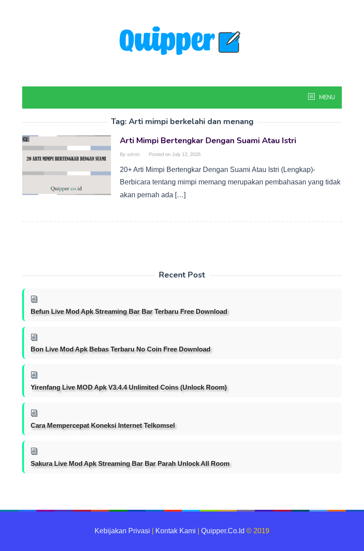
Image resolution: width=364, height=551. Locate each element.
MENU (326, 98)
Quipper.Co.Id (223, 531)
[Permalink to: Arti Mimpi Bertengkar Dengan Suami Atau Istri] (66, 164)
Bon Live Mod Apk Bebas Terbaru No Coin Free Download (120, 349)
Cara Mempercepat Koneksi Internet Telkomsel (103, 425)
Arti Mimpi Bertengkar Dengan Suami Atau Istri (208, 140)
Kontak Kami (175, 531)
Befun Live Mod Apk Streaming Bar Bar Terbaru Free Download (129, 311)
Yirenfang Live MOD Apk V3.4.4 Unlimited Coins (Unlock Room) (129, 387)
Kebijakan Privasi (122, 531)
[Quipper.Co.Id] (182, 41)
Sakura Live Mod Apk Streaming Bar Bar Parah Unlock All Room (130, 463)
